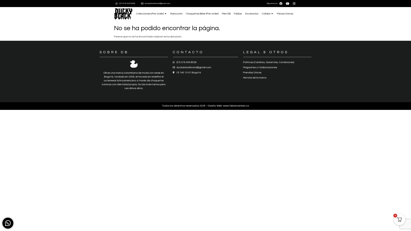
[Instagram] (294, 3)
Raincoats (176, 13)
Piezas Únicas (285, 13)
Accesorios (251, 13)
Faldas (238, 13)
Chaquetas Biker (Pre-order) (202, 13)
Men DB (226, 13)
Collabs (266, 13)
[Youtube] (287, 3)
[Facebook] (281, 3)
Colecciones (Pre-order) (150, 13)
